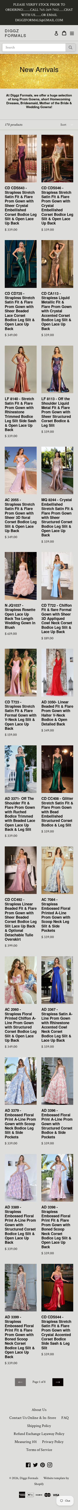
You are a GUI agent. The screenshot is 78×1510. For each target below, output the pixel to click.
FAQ (65, 1417)
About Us (39, 1409)
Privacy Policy (52, 1441)
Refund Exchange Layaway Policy (39, 1433)
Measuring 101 (26, 1441)
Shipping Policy (39, 1425)
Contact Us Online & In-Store (32, 1417)
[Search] (70, 47)
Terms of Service (39, 1449)
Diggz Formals (15, 33)
